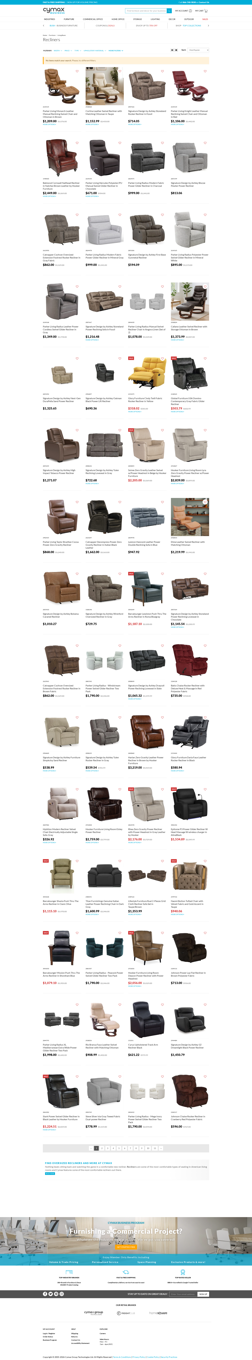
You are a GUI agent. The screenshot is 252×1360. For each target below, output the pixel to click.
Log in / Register (49, 1333)
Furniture (52, 35)
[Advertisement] (126, 1193)
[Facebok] (45, 1294)
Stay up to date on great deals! (147, 1293)
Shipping (74, 1333)
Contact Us (75, 1340)
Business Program (50, 1340)
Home (45, 35)
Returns (74, 1337)
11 (155, 1148)
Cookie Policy (153, 1357)
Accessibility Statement (80, 1343)
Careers (103, 1333)
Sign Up (203, 1294)
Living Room (62, 35)
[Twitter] (50, 1294)
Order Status (48, 1337)
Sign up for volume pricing (82, 2)
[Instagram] (62, 1294)
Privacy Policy (138, 1357)
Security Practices (169, 1357)
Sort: (184, 50)
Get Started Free (126, 1247)
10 (148, 1148)
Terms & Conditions (122, 1357)
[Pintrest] (56, 1294)
